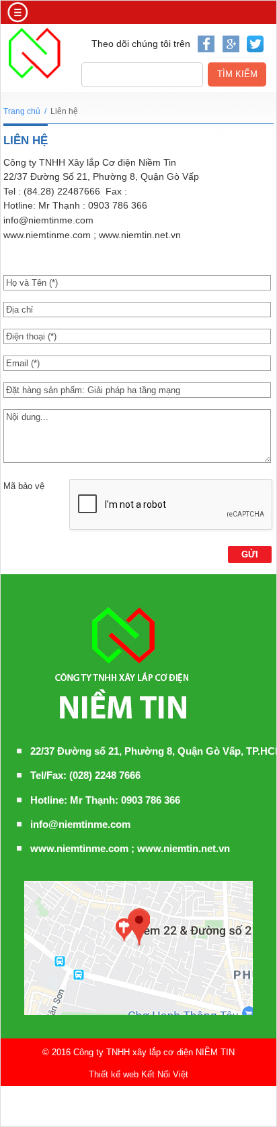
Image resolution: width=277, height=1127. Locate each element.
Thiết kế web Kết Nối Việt (138, 1074)
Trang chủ (21, 111)
